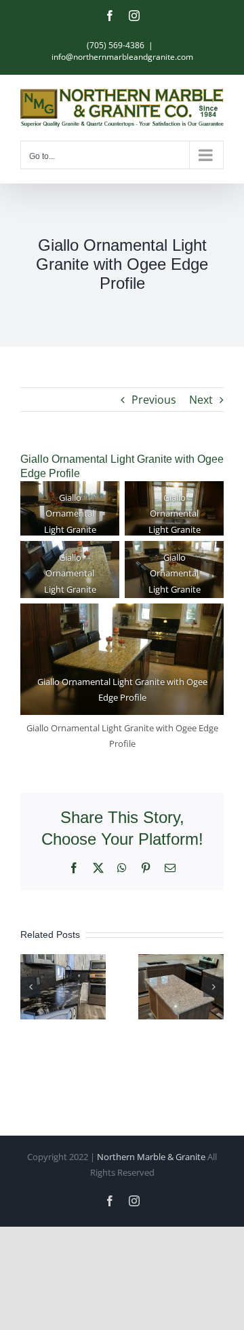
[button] (30, 987)
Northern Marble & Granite (151, 1157)
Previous (153, 399)
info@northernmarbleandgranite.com (122, 57)
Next (201, 399)
